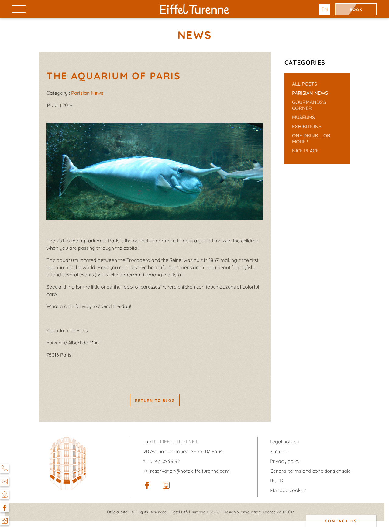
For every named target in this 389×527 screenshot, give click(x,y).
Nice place (305, 151)
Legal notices (284, 442)
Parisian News (310, 93)
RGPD (276, 480)
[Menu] (19, 9)
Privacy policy (285, 461)
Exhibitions (306, 126)
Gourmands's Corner (309, 105)
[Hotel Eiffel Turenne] (194, 9)
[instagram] (166, 487)
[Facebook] (4, 507)
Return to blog (155, 400)
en (325, 9)
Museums (303, 117)
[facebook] (146, 487)
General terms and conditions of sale (310, 471)
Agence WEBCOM (278, 511)
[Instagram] (4, 520)
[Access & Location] (4, 494)
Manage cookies (288, 490)
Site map (280, 451)
